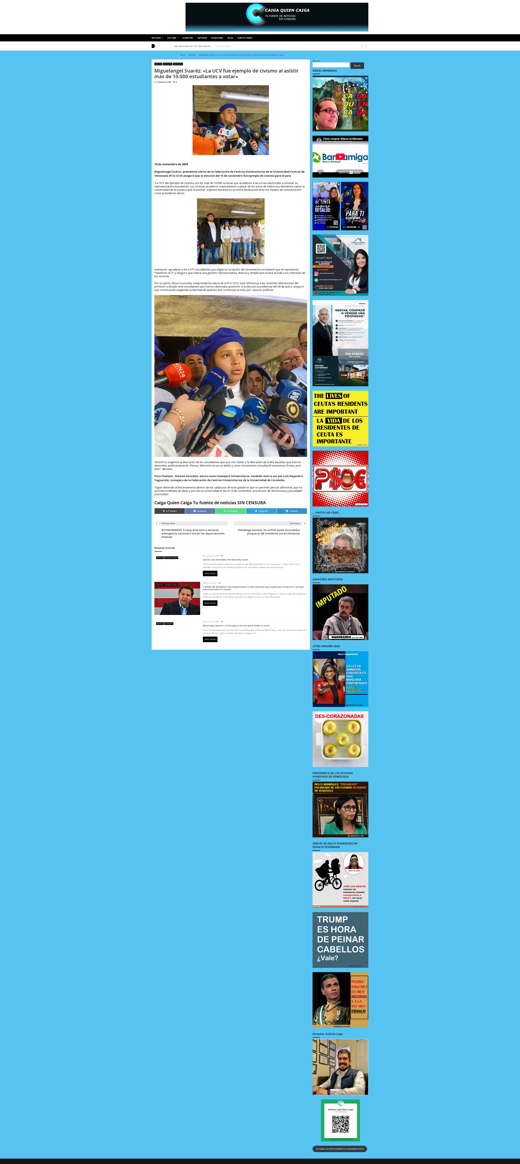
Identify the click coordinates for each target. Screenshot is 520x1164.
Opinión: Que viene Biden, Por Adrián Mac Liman (225, 560)
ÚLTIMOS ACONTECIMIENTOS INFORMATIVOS (340, 1148)
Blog (230, 38)
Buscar (316, 60)
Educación (167, 64)
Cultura (171, 38)
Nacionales (178, 64)
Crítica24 (202, 38)
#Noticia (158, 64)
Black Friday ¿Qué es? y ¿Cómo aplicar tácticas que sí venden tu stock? (236, 625)
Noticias (156, 38)
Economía (169, 624)
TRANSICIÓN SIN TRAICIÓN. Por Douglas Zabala (197, 46)
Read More (210, 573)
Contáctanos (244, 38)
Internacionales (171, 558)
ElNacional (217, 38)
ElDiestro (188, 38)
